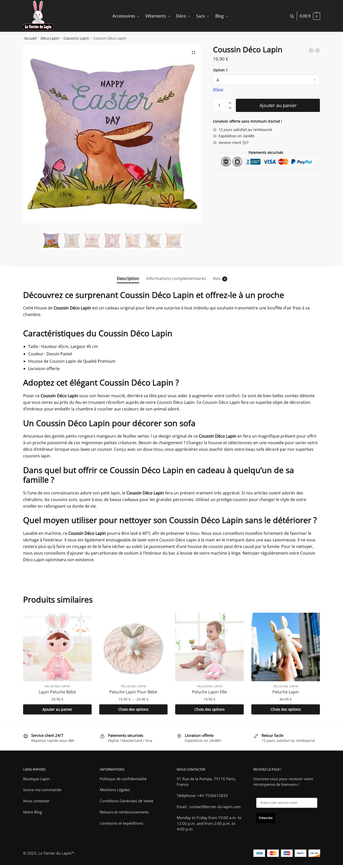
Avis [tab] (217, 278)
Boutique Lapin (36, 778)
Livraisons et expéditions (121, 823)
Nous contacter (36, 800)
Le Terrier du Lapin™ (56, 853)
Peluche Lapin (285, 692)
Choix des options (133, 709)
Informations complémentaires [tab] (176, 278)
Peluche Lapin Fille (209, 692)
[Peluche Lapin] (285, 647)
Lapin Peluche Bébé (57, 692)
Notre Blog (32, 811)
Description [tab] (128, 278)
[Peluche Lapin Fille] (209, 647)
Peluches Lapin (57, 686)
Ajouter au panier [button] (57, 709)
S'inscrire (266, 818)
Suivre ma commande (42, 789)
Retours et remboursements (124, 811)
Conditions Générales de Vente (126, 800)
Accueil (30, 38)
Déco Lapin (50, 38)
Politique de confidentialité (123, 778)
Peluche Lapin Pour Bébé (133, 692)
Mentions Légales (115, 789)
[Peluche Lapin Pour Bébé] (133, 647)
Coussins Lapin (76, 38)
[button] (193, 52)
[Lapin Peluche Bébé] (57, 647)
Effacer (218, 89)
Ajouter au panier (278, 105)
